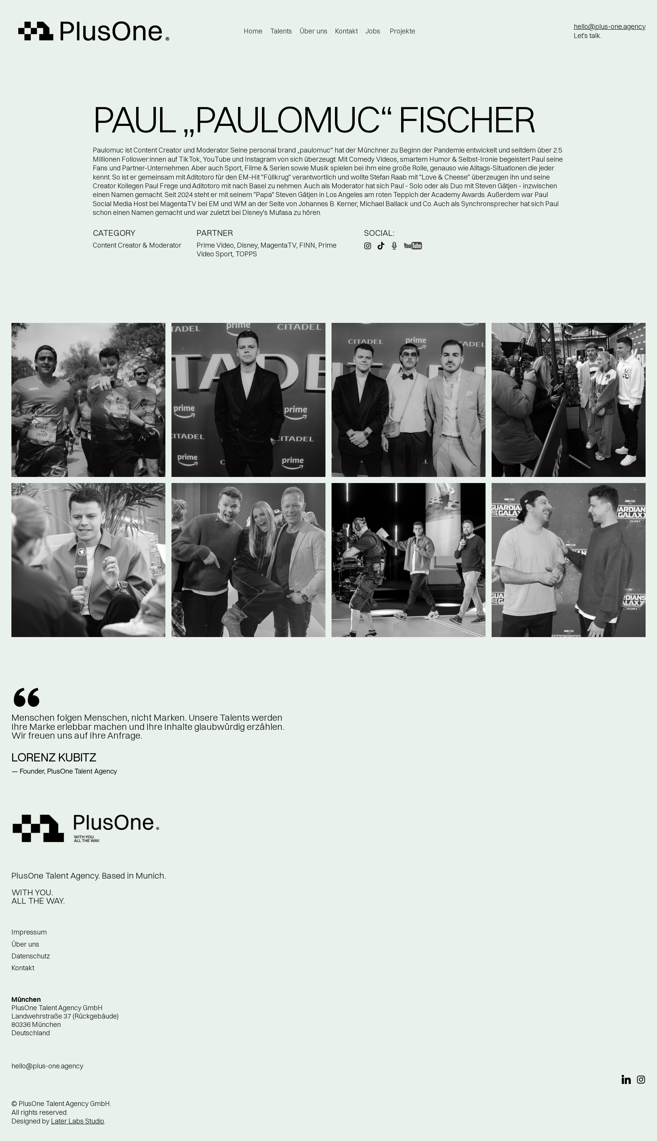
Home (253, 31)
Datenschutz (30, 956)
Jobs (372, 31)
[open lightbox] (88, 400)
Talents (281, 31)
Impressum (29, 932)
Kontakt (346, 31)
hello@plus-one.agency (610, 26)
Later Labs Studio (77, 1121)
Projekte (402, 31)
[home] (94, 31)
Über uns (313, 31)
